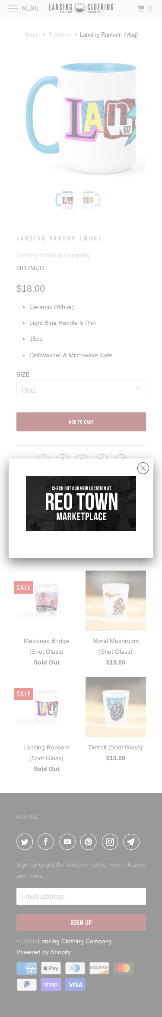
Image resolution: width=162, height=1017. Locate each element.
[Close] (143, 466)
